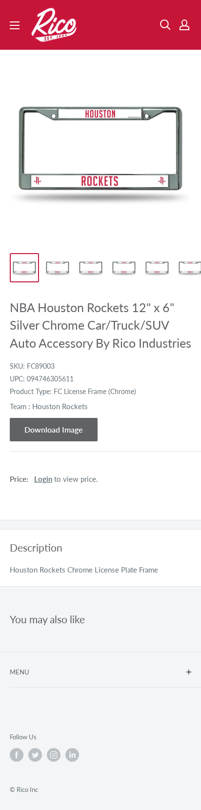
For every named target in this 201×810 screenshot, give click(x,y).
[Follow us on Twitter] (35, 755)
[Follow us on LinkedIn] (72, 755)
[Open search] (165, 25)
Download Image (53, 429)
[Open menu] (15, 25)
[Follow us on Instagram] (53, 755)
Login (43, 478)
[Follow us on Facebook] (16, 755)
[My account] (184, 25)
